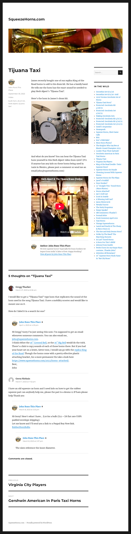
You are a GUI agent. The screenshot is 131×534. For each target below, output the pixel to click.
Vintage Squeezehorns (105, 223)
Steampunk (100, 129)
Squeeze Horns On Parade (106, 170)
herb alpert (13, 104)
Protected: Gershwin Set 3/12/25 (109, 124)
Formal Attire (101, 215)
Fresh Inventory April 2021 (107, 218)
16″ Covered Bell (38, 342)
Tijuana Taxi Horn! (104, 103)
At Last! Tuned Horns (105, 240)
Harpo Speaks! (102, 210)
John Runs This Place (30, 322)
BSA (97, 137)
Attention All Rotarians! (105, 253)
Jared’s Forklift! (102, 180)
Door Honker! (101, 183)
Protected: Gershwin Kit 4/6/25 (109, 119)
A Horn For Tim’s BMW (105, 242)
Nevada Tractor (102, 205)
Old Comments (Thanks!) (106, 213)
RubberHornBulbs (21, 427)
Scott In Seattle (102, 197)
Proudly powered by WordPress (39, 523)
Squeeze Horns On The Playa (107, 178)
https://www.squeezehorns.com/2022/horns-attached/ (40, 360)
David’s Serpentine (104, 127)
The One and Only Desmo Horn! (109, 232)
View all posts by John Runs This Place (55, 254)
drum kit (21, 101)
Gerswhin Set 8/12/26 (105, 92)
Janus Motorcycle (103, 202)
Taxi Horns (100, 221)
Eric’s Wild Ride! (103, 140)
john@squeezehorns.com (25, 339)
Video (10, 97)
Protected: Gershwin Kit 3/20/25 (109, 121)
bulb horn (12, 101)
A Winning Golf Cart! (104, 199)
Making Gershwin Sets (105, 116)
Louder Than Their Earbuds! (107, 151)
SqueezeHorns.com (26, 19)
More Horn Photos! (104, 143)
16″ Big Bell (60, 342)
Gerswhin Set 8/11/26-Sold (107, 94)
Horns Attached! (103, 191)
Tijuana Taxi (101, 159)
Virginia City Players (104, 162)
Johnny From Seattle (104, 245)
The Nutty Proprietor (104, 207)
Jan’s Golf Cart (102, 194)
